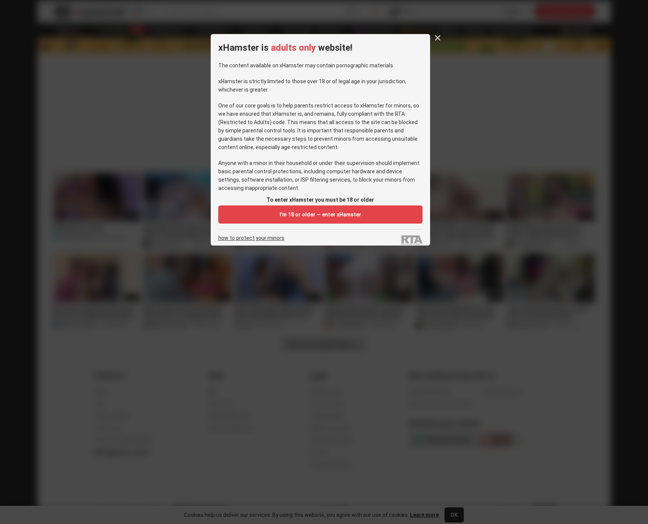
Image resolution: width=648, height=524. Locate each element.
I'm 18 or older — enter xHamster (320, 214)
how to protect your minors (251, 238)
